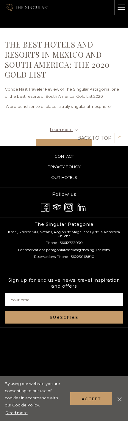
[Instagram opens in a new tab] (68, 206)
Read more (17, 413)
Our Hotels (71, 178)
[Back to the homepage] (27, 7)
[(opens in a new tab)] (64, 142)
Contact (64, 156)
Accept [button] (91, 398)
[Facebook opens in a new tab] (45, 206)
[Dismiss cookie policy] (119, 398)
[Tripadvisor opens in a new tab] (56, 206)
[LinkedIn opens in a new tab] (81, 206)
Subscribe (64, 317)
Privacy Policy (64, 166)
